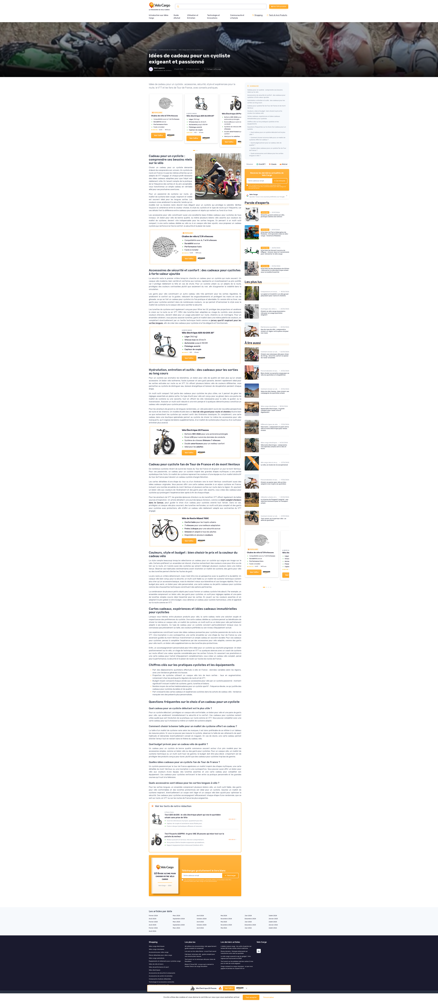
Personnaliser (268, 997)
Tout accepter (251, 997)
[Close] (260, 429)
